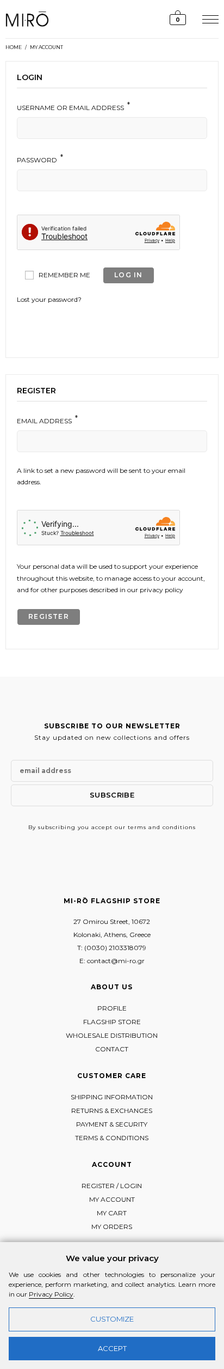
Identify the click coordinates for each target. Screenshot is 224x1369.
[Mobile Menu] (209, 19)
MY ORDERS (111, 1226)
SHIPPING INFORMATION (112, 1097)
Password (40, 158)
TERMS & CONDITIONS (111, 1138)
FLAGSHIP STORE (112, 1022)
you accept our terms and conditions (137, 827)
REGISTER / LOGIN (112, 1186)
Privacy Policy (51, 1294)
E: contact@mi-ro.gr (112, 961)
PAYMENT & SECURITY (111, 1124)
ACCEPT (112, 1348)
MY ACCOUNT (46, 47)
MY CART (112, 1213)
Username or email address (73, 106)
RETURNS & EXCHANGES (111, 1110)
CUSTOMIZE (112, 1319)
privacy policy (161, 590)
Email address (47, 419)
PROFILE (112, 1008)
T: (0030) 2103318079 (111, 948)
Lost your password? (49, 299)
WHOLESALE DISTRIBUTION (112, 1035)
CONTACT (111, 1049)
